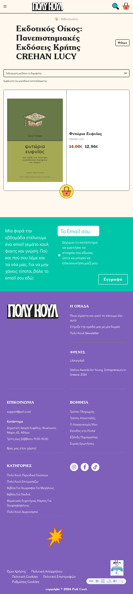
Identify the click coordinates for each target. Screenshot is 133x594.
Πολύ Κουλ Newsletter (84, 333)
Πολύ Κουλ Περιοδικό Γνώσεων (27, 475)
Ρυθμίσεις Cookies (25, 581)
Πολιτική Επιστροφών (59, 576)
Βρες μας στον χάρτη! (21, 448)
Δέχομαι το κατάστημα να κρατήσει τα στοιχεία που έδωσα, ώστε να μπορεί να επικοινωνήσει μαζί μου (80, 255)
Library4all (77, 360)
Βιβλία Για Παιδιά (18, 494)
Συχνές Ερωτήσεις (82, 443)
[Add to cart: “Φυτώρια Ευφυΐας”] (66, 192)
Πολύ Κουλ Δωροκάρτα (22, 512)
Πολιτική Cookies (25, 576)
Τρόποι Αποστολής (82, 418)
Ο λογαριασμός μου (83, 424)
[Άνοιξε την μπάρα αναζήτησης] (116, 7)
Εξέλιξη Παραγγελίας (84, 437)
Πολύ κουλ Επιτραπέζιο (22, 481)
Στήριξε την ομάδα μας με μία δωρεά (95, 327)
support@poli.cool (19, 411)
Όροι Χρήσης (16, 571)
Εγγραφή (113, 279)
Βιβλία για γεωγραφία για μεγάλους (30, 488)
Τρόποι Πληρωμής (82, 411)
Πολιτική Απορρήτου (46, 571)
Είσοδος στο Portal (82, 431)
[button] (122, 42)
